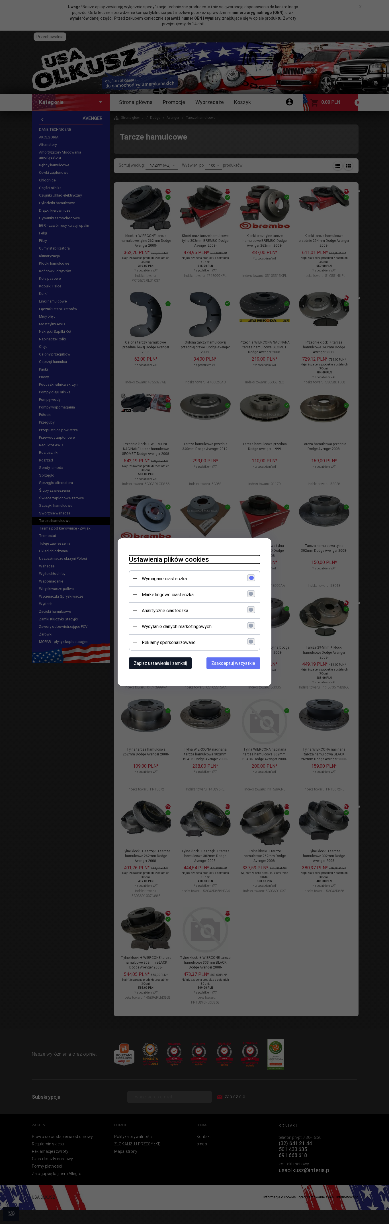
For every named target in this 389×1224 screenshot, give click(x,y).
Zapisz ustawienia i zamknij (160, 663)
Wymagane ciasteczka (164, 578)
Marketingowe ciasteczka (168, 594)
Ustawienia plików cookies (169, 559)
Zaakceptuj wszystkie (233, 663)
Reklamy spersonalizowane (169, 642)
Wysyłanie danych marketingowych (177, 626)
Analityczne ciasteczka (165, 610)
